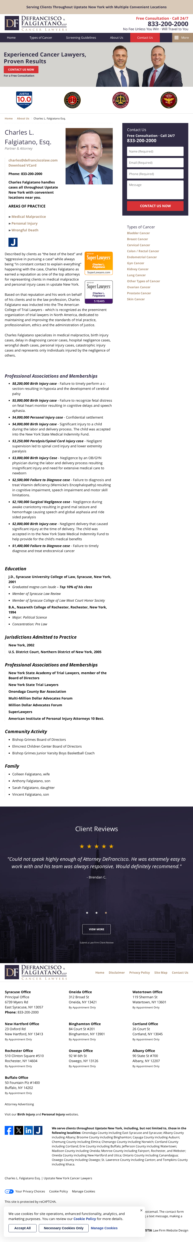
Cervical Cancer (138, 245)
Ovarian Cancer (138, 287)
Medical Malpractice (28, 216)
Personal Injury (24, 223)
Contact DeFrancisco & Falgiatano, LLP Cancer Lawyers (152, 23)
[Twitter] (18, 1130)
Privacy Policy (139, 972)
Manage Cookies (83, 1191)
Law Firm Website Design (164, 1230)
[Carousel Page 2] (96, 913)
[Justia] (13, 242)
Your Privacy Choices (30, 1191)
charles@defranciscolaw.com (33, 160)
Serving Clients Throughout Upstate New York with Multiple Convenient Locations (96, 7)
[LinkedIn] (28, 1130)
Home (11, 37)
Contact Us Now (21, 69)
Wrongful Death (24, 230)
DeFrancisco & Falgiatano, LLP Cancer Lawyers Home (36, 23)
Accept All (22, 1228)
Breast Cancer (137, 239)
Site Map (160, 972)
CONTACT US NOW (155, 206)
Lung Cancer (136, 275)
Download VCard (22, 165)
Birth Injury (26, 1114)
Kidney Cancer (138, 269)
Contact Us (145, 37)
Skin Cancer (136, 299)
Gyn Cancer (135, 263)
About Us (116, 37)
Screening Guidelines (81, 37)
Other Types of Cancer (143, 281)
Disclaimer (117, 972)
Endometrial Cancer (142, 257)
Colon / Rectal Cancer (143, 251)
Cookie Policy (58, 1191)
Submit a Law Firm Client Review (96, 942)
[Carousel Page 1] (87, 913)
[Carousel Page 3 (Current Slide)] (106, 913)
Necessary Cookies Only (63, 1228)
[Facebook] (9, 1130)
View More (96, 929)
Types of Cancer (41, 37)
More (185, 37)
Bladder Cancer (138, 233)
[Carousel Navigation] (96, 912)
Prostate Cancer (139, 293)
